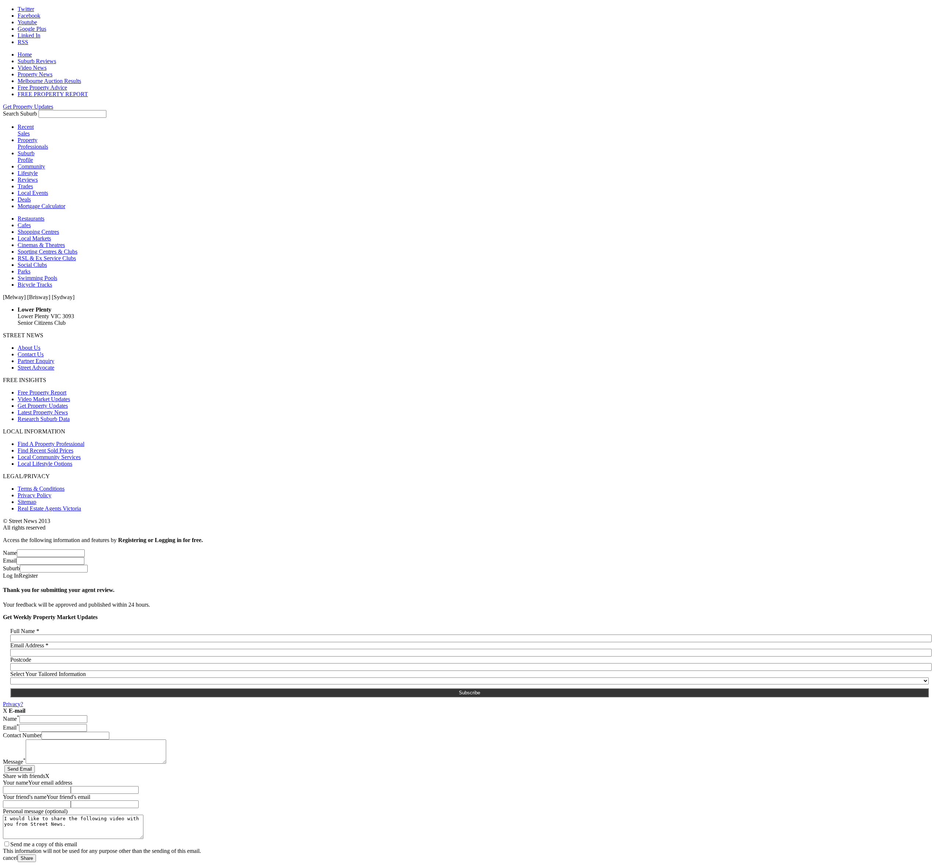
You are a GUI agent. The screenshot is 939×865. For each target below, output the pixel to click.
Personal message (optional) (35, 811)
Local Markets (34, 238)
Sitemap (27, 502)
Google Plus (32, 29)
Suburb (11, 568)
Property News (35, 74)
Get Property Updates (28, 106)
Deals (24, 199)
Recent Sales (26, 130)
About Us (29, 348)
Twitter (26, 9)
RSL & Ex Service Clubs (47, 258)
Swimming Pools (37, 278)
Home (25, 54)
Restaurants (31, 218)
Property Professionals (33, 143)
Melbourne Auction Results (49, 81)
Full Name (24, 631)
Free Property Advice (42, 87)
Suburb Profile (26, 156)
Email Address (29, 645)
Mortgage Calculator (41, 206)
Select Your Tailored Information (48, 674)
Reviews (28, 180)
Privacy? (13, 704)
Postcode (20, 660)
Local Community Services (49, 457)
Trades (25, 186)
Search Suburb (20, 113)
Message (14, 762)
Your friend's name (25, 797)
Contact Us (31, 354)
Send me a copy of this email (43, 844)
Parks (24, 271)
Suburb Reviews (37, 61)
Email (10, 560)
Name (10, 553)
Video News (32, 68)
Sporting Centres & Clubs (47, 251)
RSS (23, 42)
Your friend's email (68, 797)
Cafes (24, 225)
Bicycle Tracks (35, 284)
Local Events (33, 193)
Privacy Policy (34, 495)
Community (31, 166)
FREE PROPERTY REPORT (53, 94)
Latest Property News (43, 412)
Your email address (50, 782)
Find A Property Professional (51, 444)
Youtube (27, 22)
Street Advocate (36, 367)
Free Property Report (42, 392)
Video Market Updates (44, 399)
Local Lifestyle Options (45, 464)
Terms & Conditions (41, 489)
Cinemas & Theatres (41, 245)
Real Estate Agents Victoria (49, 508)
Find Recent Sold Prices (45, 450)
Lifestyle (28, 173)
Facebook (29, 15)
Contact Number (22, 735)
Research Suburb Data (44, 419)
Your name (15, 782)
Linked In (29, 35)
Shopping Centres (38, 232)
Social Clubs (32, 265)
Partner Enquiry (36, 361)
